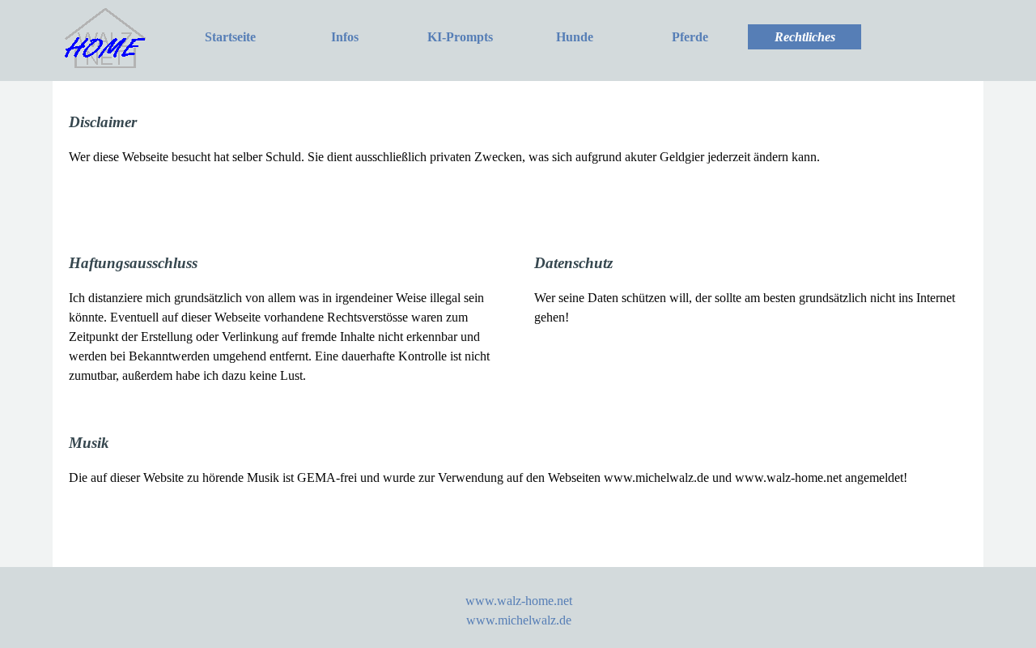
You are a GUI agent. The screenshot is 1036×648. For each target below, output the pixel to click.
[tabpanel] (518, 158)
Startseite (230, 37)
